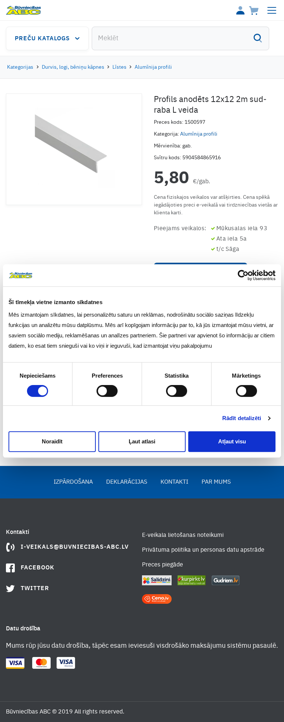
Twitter (35, 589)
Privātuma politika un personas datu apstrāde (203, 550)
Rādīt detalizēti (241, 418)
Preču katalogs (42, 39)
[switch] (107, 391)
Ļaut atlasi (142, 441)
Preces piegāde (162, 565)
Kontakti (174, 482)
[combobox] (180, 38)
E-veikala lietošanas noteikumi (183, 535)
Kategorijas (20, 67)
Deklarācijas (126, 482)
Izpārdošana (73, 482)
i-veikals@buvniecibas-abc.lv (75, 547)
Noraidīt (52, 441)
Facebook (37, 568)
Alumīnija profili (153, 67)
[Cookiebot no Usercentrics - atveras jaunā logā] (243, 275)
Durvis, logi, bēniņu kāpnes (73, 67)
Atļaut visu (232, 441)
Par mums (216, 482)
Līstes (119, 67)
